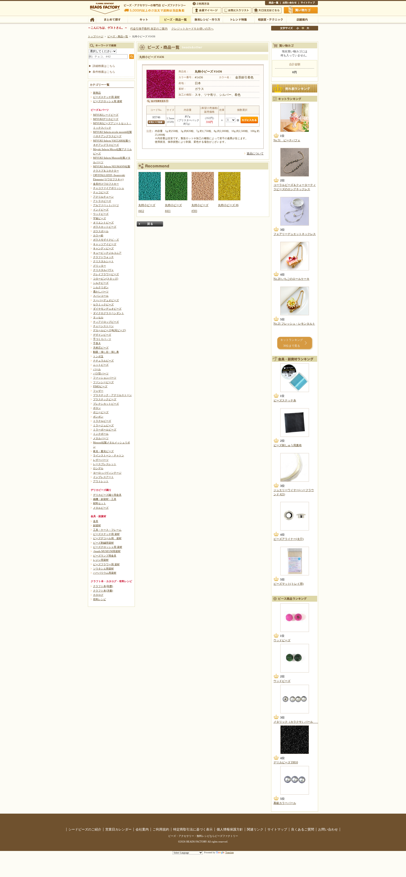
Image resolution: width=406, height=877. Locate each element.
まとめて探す (111, 19)
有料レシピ (99, 599)
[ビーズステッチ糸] (294, 377)
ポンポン (98, 416)
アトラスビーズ (102, 201)
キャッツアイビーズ (104, 244)
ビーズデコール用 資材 (107, 538)
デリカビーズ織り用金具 (107, 494)
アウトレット (101, 481)
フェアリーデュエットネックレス (294, 234)
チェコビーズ (101, 192)
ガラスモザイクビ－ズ (106, 239)
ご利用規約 (161, 829)
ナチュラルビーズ (103, 360)
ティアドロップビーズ (106, 321)
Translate (229, 852)
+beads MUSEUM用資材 (107, 551)
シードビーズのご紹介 (84, 829)
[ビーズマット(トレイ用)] (294, 561)
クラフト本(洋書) (103, 590)
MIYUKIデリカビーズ (105, 119)
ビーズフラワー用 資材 (106, 564)
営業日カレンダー (118, 829)
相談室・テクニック (270, 19)
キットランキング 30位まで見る (291, 342)
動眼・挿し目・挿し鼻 (106, 351)
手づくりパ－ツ (102, 339)
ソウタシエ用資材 (103, 568)
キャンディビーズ (103, 248)
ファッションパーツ (104, 377)
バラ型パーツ (101, 373)
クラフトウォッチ (103, 257)
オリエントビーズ (103, 222)
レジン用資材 (101, 559)
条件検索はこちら (104, 71)
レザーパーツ (101, 459)
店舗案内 (302, 19)
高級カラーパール (284, 803)
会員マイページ (206, 10)
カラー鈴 (98, 235)
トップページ (95, 36)
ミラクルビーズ (102, 420)
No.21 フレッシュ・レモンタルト (294, 323)
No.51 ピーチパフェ (286, 140)
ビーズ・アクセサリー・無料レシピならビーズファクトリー (203, 836)
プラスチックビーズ (104, 399)
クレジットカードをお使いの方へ (192, 28)
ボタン (97, 408)
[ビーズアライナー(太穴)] (294, 516)
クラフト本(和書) (103, 586)
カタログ (98, 594)
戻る (150, 224)
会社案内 (142, 829)
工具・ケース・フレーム (107, 529)
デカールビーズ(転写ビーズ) (109, 330)
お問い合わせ (289, 3)
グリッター (99, 265)
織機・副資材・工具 (104, 499)
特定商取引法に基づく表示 (193, 829)
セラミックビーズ (103, 304)
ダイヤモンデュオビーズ (107, 308)
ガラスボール (101, 231)
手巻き (97, 343)
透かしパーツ (101, 291)
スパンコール (101, 295)
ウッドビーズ (101, 213)
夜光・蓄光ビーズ (103, 451)
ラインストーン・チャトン (108, 455)
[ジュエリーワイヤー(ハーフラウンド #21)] (294, 467)
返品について (255, 153)
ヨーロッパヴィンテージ (107, 472)
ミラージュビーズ (103, 425)
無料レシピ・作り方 (207, 19)
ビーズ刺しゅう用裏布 (287, 445)
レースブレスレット (104, 464)
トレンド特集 (238, 19)
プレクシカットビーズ (106, 403)
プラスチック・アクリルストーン (112, 395)
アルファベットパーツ (106, 205)
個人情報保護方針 (230, 829)
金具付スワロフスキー (106, 183)
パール (97, 369)
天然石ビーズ (101, 347)
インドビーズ (101, 209)
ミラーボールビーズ (104, 429)
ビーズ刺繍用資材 (103, 542)
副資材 (97, 525)
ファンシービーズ (103, 382)
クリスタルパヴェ (103, 270)
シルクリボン (101, 287)
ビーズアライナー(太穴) (288, 539)
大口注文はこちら (267, 10)
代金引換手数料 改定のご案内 (149, 28)
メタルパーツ (101, 438)
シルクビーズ (101, 282)
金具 (95, 521)
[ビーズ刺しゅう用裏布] (294, 422)
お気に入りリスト (237, 10)
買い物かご (301, 10)
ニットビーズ (101, 364)
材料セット (99, 503)
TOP (92, 19)
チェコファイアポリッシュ (108, 188)
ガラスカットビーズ (104, 226)
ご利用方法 (201, 3)
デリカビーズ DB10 (285, 762)
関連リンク (255, 829)
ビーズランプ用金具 (104, 555)
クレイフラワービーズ (106, 274)
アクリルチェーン (103, 196)
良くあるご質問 (302, 829)
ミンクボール (101, 433)
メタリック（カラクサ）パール (296, 721)
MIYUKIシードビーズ (105, 114)
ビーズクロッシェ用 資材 (107, 101)
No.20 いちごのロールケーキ (291, 279)
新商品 (97, 92)
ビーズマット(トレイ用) (288, 583)
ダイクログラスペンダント (108, 313)
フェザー (98, 390)
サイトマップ (308, 3)
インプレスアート (103, 477)
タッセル (98, 317)
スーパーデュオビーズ (106, 300)
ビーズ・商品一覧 (175, 19)
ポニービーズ (101, 412)
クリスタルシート (103, 261)
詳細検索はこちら (104, 66)
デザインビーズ (102, 334)
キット (143, 19)
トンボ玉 (98, 356)
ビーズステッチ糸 (284, 400)
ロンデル (98, 468)
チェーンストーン (103, 326)
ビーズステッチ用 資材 (106, 97)
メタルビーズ (101, 507)
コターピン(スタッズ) (105, 278)
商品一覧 (272, 3)
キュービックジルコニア (107, 252)
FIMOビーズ (100, 386)
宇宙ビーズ (99, 218)
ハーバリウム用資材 (104, 572)
